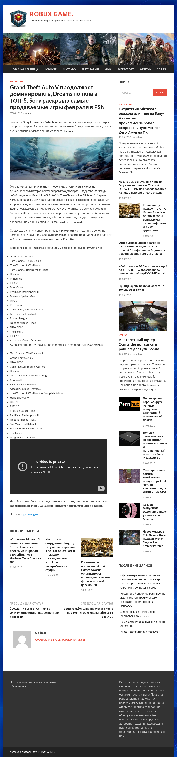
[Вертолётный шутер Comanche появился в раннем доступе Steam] (143, 332)
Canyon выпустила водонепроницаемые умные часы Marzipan (158, 511)
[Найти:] (143, 92)
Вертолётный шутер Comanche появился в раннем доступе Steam (139, 344)
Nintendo (69, 69)
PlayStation (90, 69)
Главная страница (26, 69)
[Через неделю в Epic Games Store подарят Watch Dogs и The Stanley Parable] (129, 543)
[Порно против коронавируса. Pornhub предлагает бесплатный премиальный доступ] (129, 410)
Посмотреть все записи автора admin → (61, 639)
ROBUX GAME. (51, 14)
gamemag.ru (30, 514)
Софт (160, 69)
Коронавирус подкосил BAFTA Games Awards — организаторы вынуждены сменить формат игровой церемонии (96, 573)
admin (30, 113)
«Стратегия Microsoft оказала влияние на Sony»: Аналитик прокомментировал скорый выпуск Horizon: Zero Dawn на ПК (25, 551)
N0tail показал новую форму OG (140, 631)
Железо (145, 69)
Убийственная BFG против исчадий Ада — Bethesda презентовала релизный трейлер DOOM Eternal (143, 270)
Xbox (108, 69)
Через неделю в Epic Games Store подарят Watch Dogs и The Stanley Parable (154, 538)
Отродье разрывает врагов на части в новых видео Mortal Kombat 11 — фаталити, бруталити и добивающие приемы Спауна (142, 248)
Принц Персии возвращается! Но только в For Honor (141, 287)
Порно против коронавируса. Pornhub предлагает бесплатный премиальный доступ (153, 409)
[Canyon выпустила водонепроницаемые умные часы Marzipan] (129, 516)
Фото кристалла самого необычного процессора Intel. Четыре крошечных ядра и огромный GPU (154, 481)
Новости (50, 69)
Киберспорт (125, 69)
